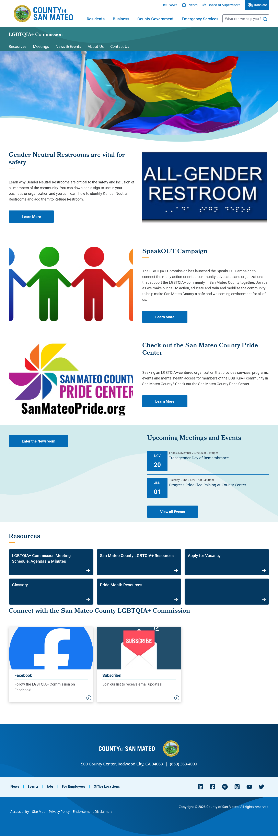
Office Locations (107, 786)
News (14, 786)
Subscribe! (111, 675)
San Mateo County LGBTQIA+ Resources (137, 555)
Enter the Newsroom (38, 441)
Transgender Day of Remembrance (199, 457)
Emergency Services (200, 18)
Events (33, 786)
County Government (155, 18)
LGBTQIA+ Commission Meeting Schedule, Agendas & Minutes (41, 558)
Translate (260, 5)
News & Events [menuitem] (68, 46)
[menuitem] (96, 18)
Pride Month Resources (121, 584)
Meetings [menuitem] (41, 46)
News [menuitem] (173, 5)
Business (121, 18)
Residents (96, 18)
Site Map (39, 811)
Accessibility (19, 811)
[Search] (265, 19)
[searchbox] (245, 18)
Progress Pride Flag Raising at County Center (207, 484)
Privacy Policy (59, 811)
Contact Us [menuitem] (119, 46)
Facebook (23, 675)
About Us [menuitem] (96, 46)
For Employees (73, 786)
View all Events (172, 511)
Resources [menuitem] (17, 46)
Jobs (50, 786)
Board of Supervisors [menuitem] (224, 5)
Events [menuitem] (192, 5)
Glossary (20, 584)
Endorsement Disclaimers (93, 811)
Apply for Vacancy (204, 555)
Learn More (31, 216)
